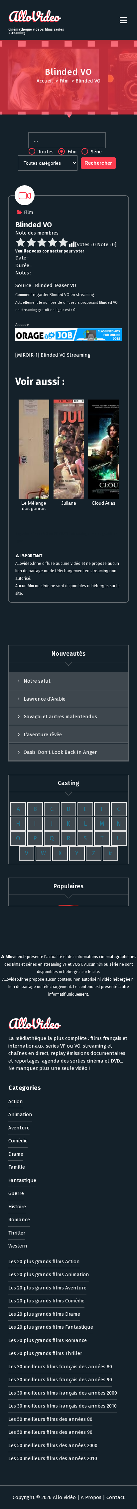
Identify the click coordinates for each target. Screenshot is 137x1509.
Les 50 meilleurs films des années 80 (50, 1419)
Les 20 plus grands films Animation (48, 1274)
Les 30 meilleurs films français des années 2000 (62, 1393)
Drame (15, 1154)
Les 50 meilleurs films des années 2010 (52, 1458)
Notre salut (37, 681)
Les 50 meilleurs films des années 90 (50, 1432)
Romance (19, 1220)
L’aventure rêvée (43, 735)
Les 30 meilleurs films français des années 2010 (62, 1406)
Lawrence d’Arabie (45, 699)
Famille (16, 1167)
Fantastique (22, 1180)
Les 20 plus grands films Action (44, 1261)
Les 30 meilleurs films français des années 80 (60, 1367)
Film (64, 81)
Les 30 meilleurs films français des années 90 (60, 1380)
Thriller (16, 1233)
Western (17, 1246)
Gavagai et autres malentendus (60, 717)
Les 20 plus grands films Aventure (47, 1288)
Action (15, 1101)
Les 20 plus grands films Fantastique (50, 1327)
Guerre (16, 1193)
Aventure (19, 1128)
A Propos (91, 1497)
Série (95, 152)
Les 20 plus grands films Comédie (46, 1301)
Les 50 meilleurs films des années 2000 (52, 1445)
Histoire (17, 1207)
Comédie (18, 1141)
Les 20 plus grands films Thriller (45, 1353)
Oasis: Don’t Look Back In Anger (60, 752)
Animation (20, 1114)
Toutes (45, 152)
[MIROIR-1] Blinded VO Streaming (52, 355)
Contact (115, 1497)
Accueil (45, 81)
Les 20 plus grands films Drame (44, 1314)
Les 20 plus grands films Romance (47, 1340)
